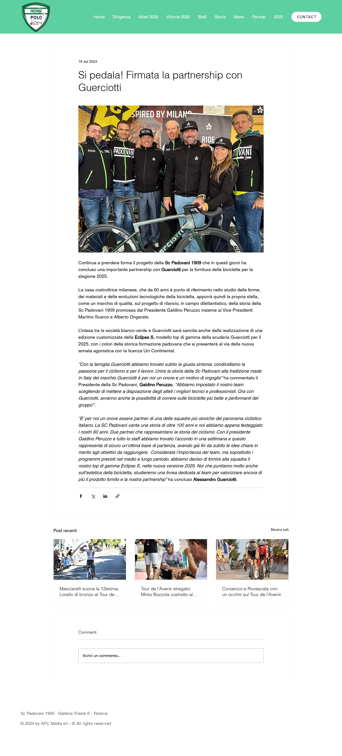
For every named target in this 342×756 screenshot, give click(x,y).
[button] (278, 17)
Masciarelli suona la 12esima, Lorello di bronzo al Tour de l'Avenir (89, 591)
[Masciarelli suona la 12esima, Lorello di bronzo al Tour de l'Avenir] (90, 559)
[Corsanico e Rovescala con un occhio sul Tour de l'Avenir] (252, 559)
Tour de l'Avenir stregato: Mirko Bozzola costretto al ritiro (167, 591)
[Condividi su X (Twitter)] (93, 496)
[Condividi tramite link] (117, 496)
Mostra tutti (280, 530)
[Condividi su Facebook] (80, 496)
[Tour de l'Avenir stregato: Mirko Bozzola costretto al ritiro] (171, 559)
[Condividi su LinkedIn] (105, 496)
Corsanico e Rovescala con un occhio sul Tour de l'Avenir (251, 591)
